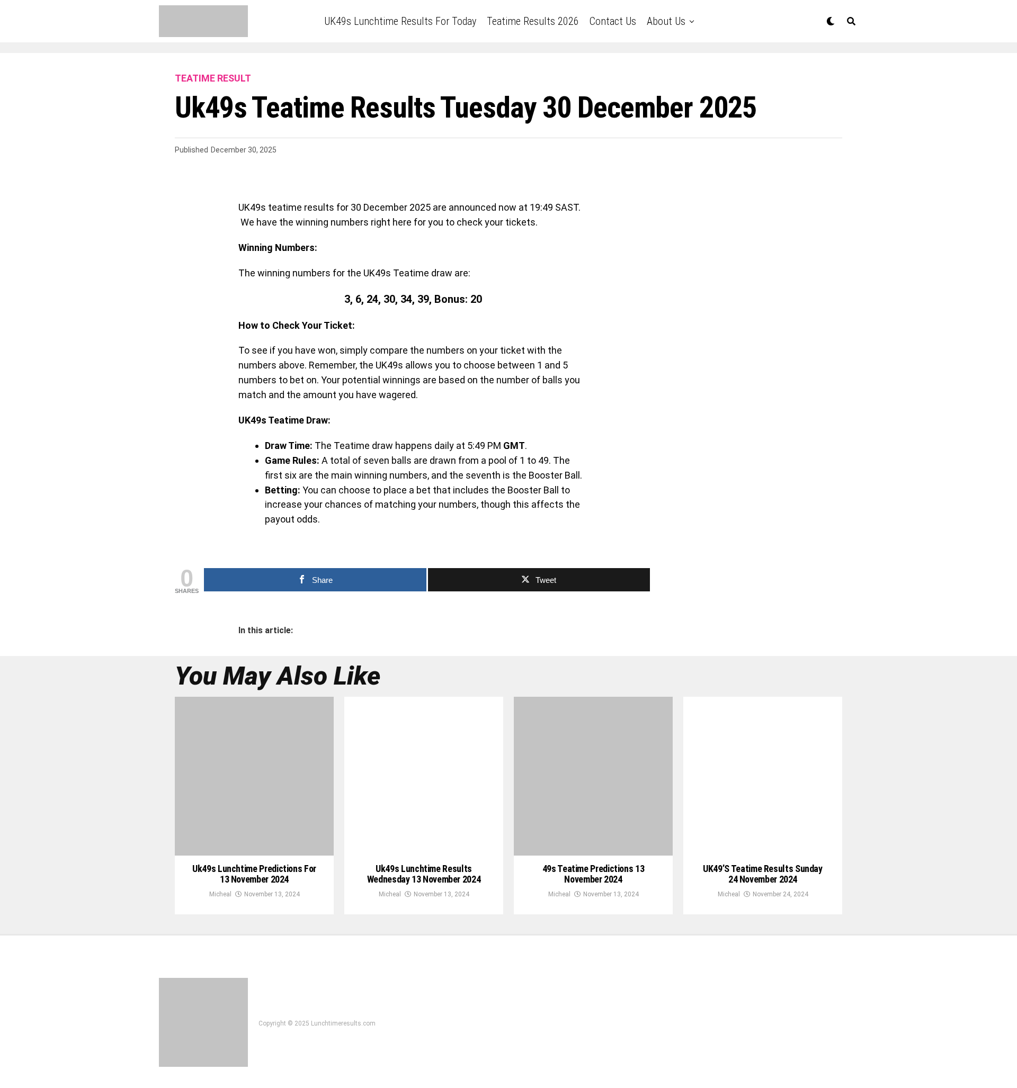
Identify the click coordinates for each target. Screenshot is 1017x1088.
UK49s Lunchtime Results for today (400, 21)
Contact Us (613, 21)
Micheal (220, 894)
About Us (666, 21)
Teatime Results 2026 (533, 21)
